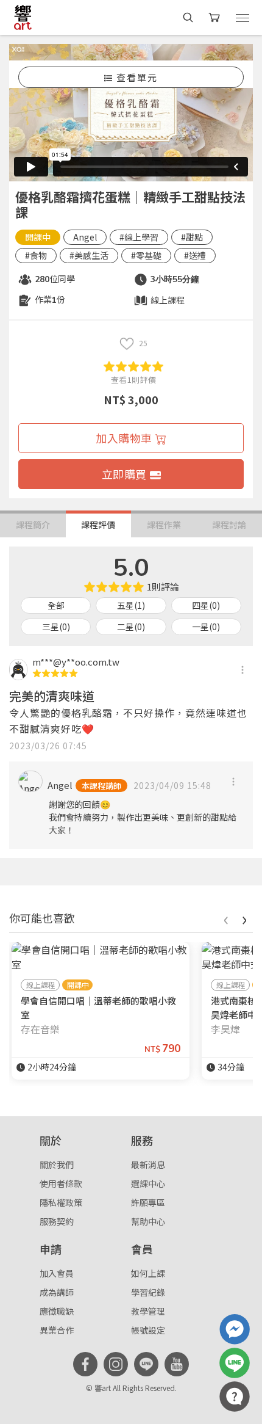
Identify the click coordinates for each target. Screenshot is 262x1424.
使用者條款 (61, 1183)
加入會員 (57, 1273)
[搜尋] (188, 17)
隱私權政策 (61, 1202)
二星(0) (131, 626)
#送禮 (195, 255)
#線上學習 (138, 237)
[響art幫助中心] (234, 1396)
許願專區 (148, 1202)
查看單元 (137, 77)
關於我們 (57, 1164)
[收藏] (127, 343)
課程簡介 (33, 524)
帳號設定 (148, 1330)
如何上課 (148, 1273)
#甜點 (192, 237)
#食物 (36, 255)
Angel (85, 237)
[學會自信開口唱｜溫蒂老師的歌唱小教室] (100, 957)
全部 (56, 605)
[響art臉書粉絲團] (234, 1329)
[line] (146, 1364)
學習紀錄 (148, 1292)
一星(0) (206, 626)
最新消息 (148, 1164)
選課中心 (148, 1183)
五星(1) (131, 605)
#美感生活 (88, 255)
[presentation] (225, 918)
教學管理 (148, 1311)
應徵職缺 (57, 1311)
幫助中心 (148, 1221)
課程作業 (164, 524)
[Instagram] (116, 1364)
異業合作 (57, 1330)
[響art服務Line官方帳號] (234, 1363)
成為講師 (57, 1292)
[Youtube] (177, 1364)
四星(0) (206, 605)
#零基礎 (146, 255)
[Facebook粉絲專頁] (85, 1364)
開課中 (38, 237)
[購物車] (215, 17)
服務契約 (57, 1221)
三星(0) (56, 626)
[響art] (23, 17)
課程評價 (98, 524)
